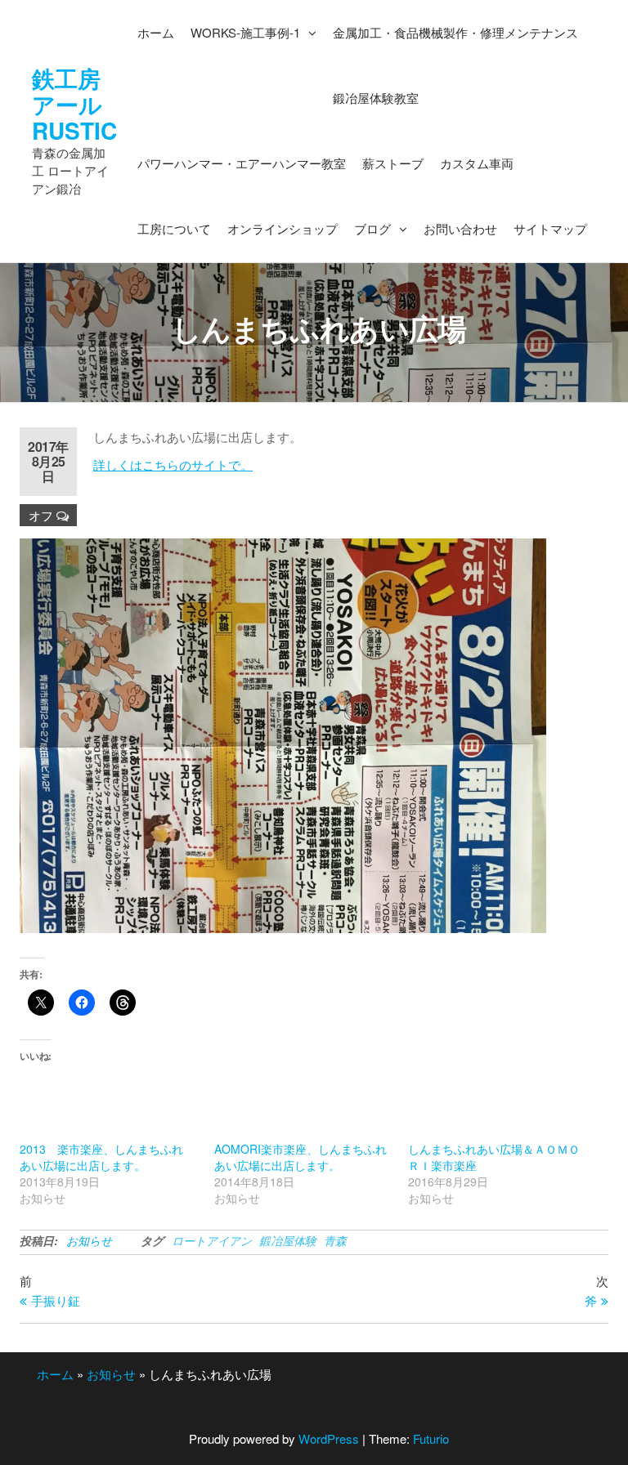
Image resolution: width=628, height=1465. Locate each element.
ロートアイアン (212, 1240)
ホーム (55, 1373)
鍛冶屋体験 (287, 1240)
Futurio (431, 1438)
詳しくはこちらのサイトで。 (173, 464)
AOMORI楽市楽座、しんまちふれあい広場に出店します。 (300, 1157)
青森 (335, 1240)
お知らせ (89, 1240)
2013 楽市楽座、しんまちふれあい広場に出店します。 (101, 1157)
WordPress (328, 1438)
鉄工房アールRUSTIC (74, 104)
